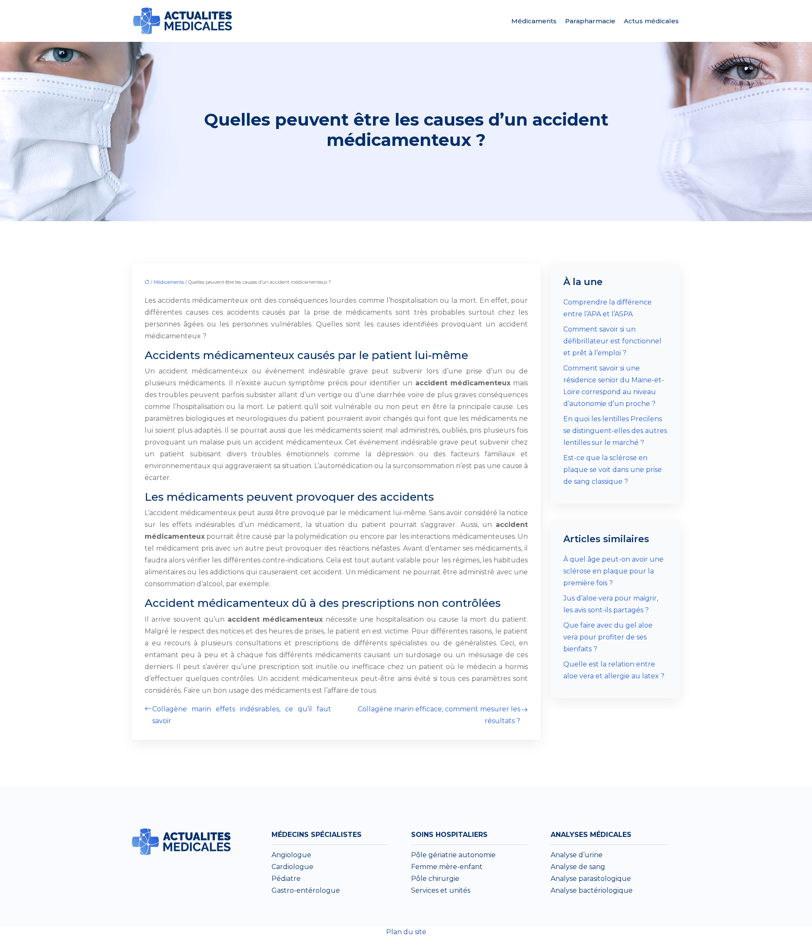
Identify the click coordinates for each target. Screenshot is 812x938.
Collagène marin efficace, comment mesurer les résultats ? (439, 715)
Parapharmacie (590, 21)
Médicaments (534, 21)
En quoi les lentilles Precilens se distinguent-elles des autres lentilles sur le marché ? (615, 431)
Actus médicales (651, 21)
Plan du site (406, 932)
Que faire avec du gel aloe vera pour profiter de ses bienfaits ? (608, 637)
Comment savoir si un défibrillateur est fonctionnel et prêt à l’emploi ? (612, 341)
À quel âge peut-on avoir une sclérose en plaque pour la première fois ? (613, 571)
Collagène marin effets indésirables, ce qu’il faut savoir (241, 715)
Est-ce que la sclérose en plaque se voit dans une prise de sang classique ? (612, 469)
